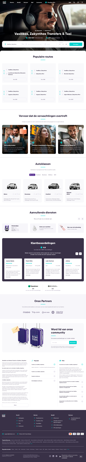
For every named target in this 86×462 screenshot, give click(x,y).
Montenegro (32, 449)
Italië (19, 449)
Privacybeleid (71, 347)
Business (44, 174)
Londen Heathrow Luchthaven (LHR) (23, 443)
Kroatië (49, 449)
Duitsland (57, 449)
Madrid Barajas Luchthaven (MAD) (70, 440)
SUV (55, 174)
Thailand (37, 449)
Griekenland (48, 30)
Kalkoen (12, 449)
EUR (70, 2)
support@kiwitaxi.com (10, 434)
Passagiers (61, 42)
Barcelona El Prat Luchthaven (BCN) (8, 441)
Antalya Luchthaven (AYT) (25, 440)
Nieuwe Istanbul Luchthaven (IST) (37, 440)
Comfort (38, 174)
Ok (81, 456)
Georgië (65, 449)
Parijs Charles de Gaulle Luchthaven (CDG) (23, 441)
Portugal (61, 449)
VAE (43, 449)
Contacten (39, 2)
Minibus (50, 174)
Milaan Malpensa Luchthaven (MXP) (72, 441)
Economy (32, 174)
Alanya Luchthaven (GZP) (15, 440)
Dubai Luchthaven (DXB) (48, 440)
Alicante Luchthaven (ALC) (58, 440)
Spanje (16, 449)
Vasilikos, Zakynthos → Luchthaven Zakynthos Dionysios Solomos (43, 367)
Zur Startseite (38, 30)
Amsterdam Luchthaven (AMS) (48, 441)
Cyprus (40, 449)
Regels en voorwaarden (10, 454)
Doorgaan (75, 44)
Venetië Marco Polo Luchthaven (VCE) (9, 443)
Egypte (46, 449)
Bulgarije (53, 449)
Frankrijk (27, 449)
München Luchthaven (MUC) (59, 441)
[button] (23, 44)
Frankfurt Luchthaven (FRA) (37, 441)
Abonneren (73, 342)
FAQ (32, 2)
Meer (31, 443)
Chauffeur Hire (51, 2)
